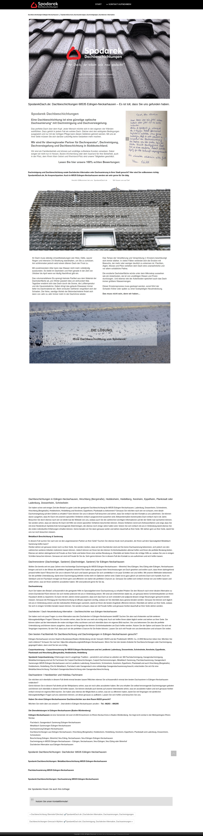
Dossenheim (150, 508)
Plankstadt (98, 511)
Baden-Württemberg (81, 639)
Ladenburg (139, 508)
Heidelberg (65, 511)
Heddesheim (55, 511)
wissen (55, 704)
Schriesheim (161, 508)
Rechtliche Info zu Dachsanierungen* (107, 834)
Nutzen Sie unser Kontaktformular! (52, 801)
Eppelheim (88, 511)
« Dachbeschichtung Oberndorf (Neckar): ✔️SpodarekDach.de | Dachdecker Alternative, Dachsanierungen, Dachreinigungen (82, 814)
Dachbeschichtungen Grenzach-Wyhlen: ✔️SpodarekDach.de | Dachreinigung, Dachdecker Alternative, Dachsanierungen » (81, 822)
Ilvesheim (79, 511)
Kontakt (127, 834)
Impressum (121, 834)
